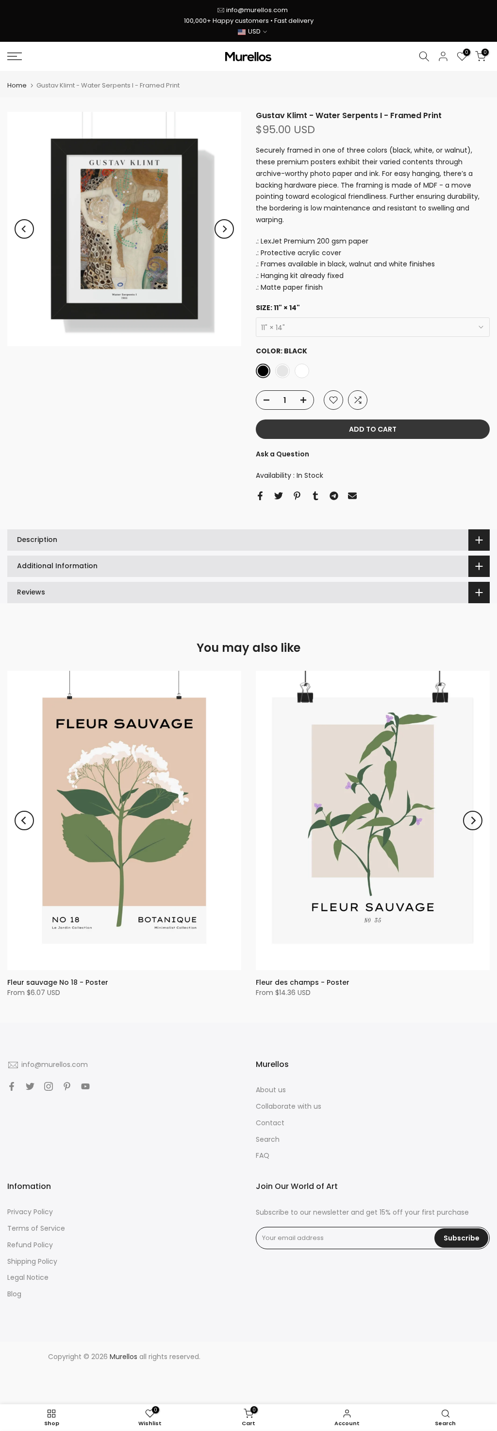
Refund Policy (30, 1245)
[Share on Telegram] (334, 495)
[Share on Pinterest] (297, 495)
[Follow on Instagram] (48, 1086)
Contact (270, 1123)
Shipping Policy (32, 1261)
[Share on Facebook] (260, 495)
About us (271, 1090)
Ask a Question (282, 454)
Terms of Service (36, 1228)
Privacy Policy (30, 1212)
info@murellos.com (257, 10)
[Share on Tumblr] (315, 495)
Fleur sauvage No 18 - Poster (57, 982)
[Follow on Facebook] (11, 1086)
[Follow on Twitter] (30, 1086)
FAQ (262, 1155)
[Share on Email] (352, 495)
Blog (14, 1294)
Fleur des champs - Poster (302, 982)
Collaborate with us (288, 1106)
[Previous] (24, 229)
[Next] (224, 229)
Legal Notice (28, 1277)
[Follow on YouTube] (85, 1086)
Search (268, 1139)
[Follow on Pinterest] (67, 1086)
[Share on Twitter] (278, 495)
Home (17, 85)
